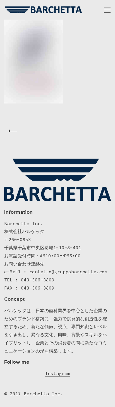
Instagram (57, 373)
